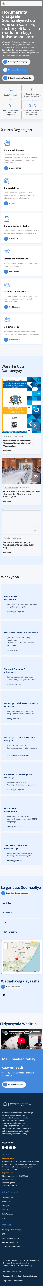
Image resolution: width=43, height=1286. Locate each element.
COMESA (7, 912)
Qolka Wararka (11, 326)
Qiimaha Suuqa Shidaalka (16, 226)
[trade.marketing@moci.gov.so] (5, 755)
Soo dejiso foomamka (10, 1242)
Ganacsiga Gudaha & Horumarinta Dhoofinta (21, 705)
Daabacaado (8, 436)
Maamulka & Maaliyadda (10, 598)
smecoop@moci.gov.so (15, 861)
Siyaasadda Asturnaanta (12, 1271)
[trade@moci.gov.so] (5, 718)
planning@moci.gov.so (15, 612)
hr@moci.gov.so (13, 650)
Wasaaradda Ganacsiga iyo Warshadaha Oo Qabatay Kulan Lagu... (18, 545)
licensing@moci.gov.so (15, 790)
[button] (5, 944)
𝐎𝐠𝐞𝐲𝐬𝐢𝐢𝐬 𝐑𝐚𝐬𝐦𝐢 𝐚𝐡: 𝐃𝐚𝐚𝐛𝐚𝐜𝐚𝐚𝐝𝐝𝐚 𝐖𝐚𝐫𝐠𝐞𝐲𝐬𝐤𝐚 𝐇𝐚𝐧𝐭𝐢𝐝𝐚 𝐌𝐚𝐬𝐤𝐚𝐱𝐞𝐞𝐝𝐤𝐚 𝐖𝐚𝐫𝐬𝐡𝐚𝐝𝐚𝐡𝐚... (18, 443)
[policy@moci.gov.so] (5, 684)
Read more (7, 450)
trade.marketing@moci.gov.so (18, 756)
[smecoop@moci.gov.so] (5, 860)
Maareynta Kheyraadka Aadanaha (21, 632)
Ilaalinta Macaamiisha (15, 291)
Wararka (7, 538)
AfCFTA (7, 903)
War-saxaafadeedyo (11, 487)
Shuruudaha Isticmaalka (12, 1276)
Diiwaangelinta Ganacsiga (11, 1230)
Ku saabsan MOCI (8, 1197)
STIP (3, 1234)
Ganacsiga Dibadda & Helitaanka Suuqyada (20, 739)
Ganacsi (5, 1210)
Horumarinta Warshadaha (10, 810)
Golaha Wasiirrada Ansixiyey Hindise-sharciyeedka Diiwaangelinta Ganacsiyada (21, 494)
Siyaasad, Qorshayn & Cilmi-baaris (14, 671)
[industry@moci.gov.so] (5, 826)
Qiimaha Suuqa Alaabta (10, 1238)
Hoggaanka (6, 1201)
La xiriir (4, 1218)
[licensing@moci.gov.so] (5, 789)
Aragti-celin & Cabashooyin (13, 1281)
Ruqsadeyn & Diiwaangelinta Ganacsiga (18, 776)
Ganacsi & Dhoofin (13, 188)
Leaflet (38, 971)
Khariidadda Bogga (30, 1276)
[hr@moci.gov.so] (5, 650)
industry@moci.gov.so (15, 827)
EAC (5, 922)
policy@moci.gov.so (14, 685)
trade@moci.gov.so (14, 719)
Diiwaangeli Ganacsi (14, 150)
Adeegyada (6, 1205)
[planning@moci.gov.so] (5, 611)
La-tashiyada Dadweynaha (12, 1246)
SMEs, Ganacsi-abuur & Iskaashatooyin (15, 847)
